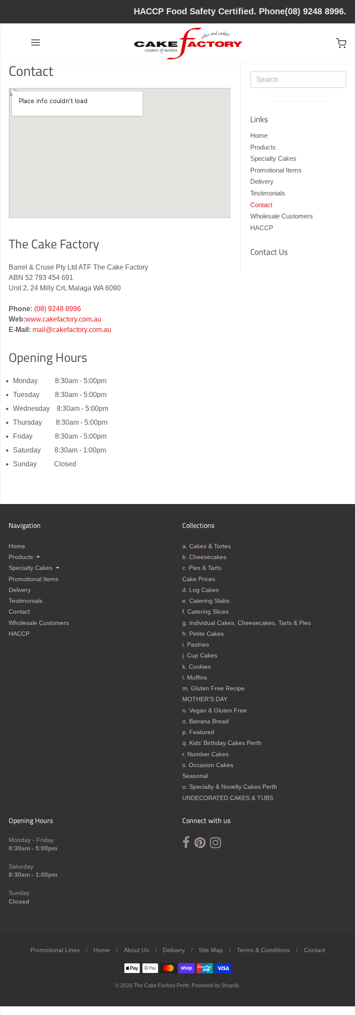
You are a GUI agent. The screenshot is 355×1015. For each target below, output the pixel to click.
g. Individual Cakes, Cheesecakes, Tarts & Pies (246, 622)
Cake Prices (198, 579)
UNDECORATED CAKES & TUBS (227, 797)
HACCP (261, 227)
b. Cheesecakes (204, 556)
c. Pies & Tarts (201, 567)
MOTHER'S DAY (204, 699)
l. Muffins (194, 677)
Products (263, 147)
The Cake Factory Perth (161, 985)
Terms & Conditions (263, 950)
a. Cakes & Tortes (206, 546)
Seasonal (195, 775)
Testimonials (267, 193)
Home (259, 135)
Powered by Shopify (215, 985)
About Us (136, 950)
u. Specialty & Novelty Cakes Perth (229, 786)
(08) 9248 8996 (57, 308)
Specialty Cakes (273, 158)
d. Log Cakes (200, 589)
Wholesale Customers (281, 216)
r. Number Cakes (205, 754)
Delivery (262, 181)
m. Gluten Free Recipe (213, 688)
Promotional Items (276, 170)
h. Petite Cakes (203, 633)
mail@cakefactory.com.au (71, 329)
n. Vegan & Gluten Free (214, 710)
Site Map (211, 950)
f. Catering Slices (205, 611)
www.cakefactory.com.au (63, 319)
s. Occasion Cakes (207, 764)
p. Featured (198, 732)
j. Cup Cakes (199, 655)
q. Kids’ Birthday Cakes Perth (221, 742)
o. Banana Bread (205, 721)
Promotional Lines (55, 950)
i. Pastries (195, 644)
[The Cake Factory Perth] (188, 43)
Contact (261, 204)
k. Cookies (196, 666)
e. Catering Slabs (205, 600)
